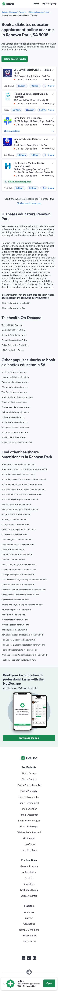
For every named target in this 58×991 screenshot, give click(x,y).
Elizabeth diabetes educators (14, 387)
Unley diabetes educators (13, 417)
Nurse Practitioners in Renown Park (17, 585)
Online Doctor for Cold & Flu (14, 345)
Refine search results (14, 59)
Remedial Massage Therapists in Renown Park (22, 635)
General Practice (29, 866)
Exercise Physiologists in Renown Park (18, 565)
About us (29, 912)
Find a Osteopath (29, 815)
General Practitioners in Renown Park (18, 570)
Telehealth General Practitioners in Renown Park (23, 489)
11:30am (43, 110)
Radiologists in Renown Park (14, 630)
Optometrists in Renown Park (15, 600)
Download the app (29, 738)
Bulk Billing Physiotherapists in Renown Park (21, 484)
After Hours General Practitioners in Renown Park (24, 469)
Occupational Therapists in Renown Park (20, 595)
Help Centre (29, 844)
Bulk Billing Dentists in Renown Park (18, 474)
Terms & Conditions (29, 930)
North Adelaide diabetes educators (17, 397)
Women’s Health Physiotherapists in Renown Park (24, 655)
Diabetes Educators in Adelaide (15, 303)
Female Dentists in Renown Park (16, 505)
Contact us (29, 924)
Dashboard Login (29, 890)
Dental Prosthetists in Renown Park (17, 545)
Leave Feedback (29, 850)
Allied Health (29, 872)
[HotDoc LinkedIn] (29, 958)
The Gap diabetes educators (14, 392)
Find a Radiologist (29, 826)
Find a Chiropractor (29, 797)
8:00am (21, 86)
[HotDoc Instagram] (34, 958)
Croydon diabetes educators (14, 402)
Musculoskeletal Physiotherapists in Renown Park (24, 580)
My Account (29, 838)
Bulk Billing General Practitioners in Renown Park (23, 479)
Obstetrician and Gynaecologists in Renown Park (23, 590)
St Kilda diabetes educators (13, 437)
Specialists (29, 884)
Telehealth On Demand (11, 325)
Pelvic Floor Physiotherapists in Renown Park (22, 605)
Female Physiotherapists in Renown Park (19, 510)
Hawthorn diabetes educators (15, 377)
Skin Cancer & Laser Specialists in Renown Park (23, 645)
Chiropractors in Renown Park (15, 525)
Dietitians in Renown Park (13, 560)
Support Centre (29, 896)
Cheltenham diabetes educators (15, 407)
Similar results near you (29, 203)
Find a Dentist (29, 779)
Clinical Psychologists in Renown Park (18, 530)
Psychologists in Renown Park (15, 625)
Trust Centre (29, 941)
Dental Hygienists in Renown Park (17, 540)
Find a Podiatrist (29, 791)
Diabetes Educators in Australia (13, 12)
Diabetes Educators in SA (39, 12)
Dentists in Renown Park (12, 550)
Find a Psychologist (29, 803)
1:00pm (35, 155)
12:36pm (21, 155)
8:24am (35, 86)
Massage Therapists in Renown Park (17, 575)
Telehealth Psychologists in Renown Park (19, 500)
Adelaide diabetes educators (14, 372)
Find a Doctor (29, 773)
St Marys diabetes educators (14, 422)
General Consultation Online (14, 340)
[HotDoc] (8, 4)
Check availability (12, 131)
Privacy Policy (29, 936)
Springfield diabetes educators (15, 427)
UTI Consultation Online (12, 350)
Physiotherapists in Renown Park (16, 610)
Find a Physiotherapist (29, 785)
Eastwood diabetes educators (14, 382)
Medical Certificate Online (13, 330)
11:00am (30, 110)
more (51, 86)
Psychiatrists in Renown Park (14, 620)
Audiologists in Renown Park (14, 520)
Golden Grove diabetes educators (16, 442)
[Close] (3, 984)
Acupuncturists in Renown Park (15, 515)
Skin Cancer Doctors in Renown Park (18, 640)
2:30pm (19, 188)
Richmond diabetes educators (15, 412)
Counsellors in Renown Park (14, 535)
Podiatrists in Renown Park (13, 615)
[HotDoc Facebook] (23, 958)
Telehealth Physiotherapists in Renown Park (21, 495)
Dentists (29, 878)
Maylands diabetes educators (14, 432)
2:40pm (32, 188)
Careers (29, 918)
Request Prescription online (14, 335)
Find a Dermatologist (29, 821)
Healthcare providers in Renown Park (18, 660)
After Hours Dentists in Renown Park (18, 464)
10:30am (16, 110)
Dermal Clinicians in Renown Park (16, 555)
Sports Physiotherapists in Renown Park (19, 650)
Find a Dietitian (29, 809)
